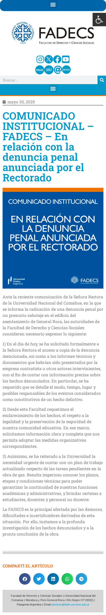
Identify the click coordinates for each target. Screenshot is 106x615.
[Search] (102, 80)
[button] (99, 19)
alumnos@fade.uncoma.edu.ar (70, 604)
